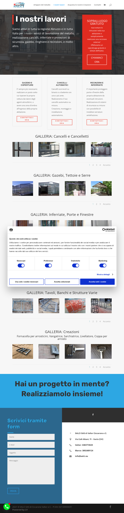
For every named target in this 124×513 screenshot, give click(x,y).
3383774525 (87, 445)
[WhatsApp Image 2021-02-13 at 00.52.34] (101, 312)
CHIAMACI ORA (97, 59)
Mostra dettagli (103, 274)
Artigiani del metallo (42, 5)
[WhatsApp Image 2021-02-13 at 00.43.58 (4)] (101, 195)
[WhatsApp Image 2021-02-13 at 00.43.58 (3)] (75, 195)
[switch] (48, 265)
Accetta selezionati (62, 282)
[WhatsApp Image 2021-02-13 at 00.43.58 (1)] (22, 195)
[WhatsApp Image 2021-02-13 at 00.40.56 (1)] (49, 156)
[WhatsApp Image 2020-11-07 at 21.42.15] (75, 358)
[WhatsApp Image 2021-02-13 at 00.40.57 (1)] (101, 156)
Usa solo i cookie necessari (26, 282)
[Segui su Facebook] (93, 415)
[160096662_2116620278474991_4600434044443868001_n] (49, 358)
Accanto (106, 165)
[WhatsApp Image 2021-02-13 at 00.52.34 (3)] (75, 312)
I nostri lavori (59, 5)
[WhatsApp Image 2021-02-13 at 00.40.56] (22, 156)
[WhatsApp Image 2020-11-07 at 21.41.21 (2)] (101, 358)
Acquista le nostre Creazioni (79, 5)
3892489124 (87, 450)
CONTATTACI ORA (27, 119)
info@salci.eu (81, 456)
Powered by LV (20, 509)
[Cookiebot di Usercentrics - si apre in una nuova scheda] (104, 230)
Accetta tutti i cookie (97, 282)
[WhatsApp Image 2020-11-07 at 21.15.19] (22, 358)
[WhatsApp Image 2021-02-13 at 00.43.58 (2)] (49, 195)
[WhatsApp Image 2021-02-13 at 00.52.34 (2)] (49, 312)
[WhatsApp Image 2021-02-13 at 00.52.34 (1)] (22, 312)
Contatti (97, 5)
